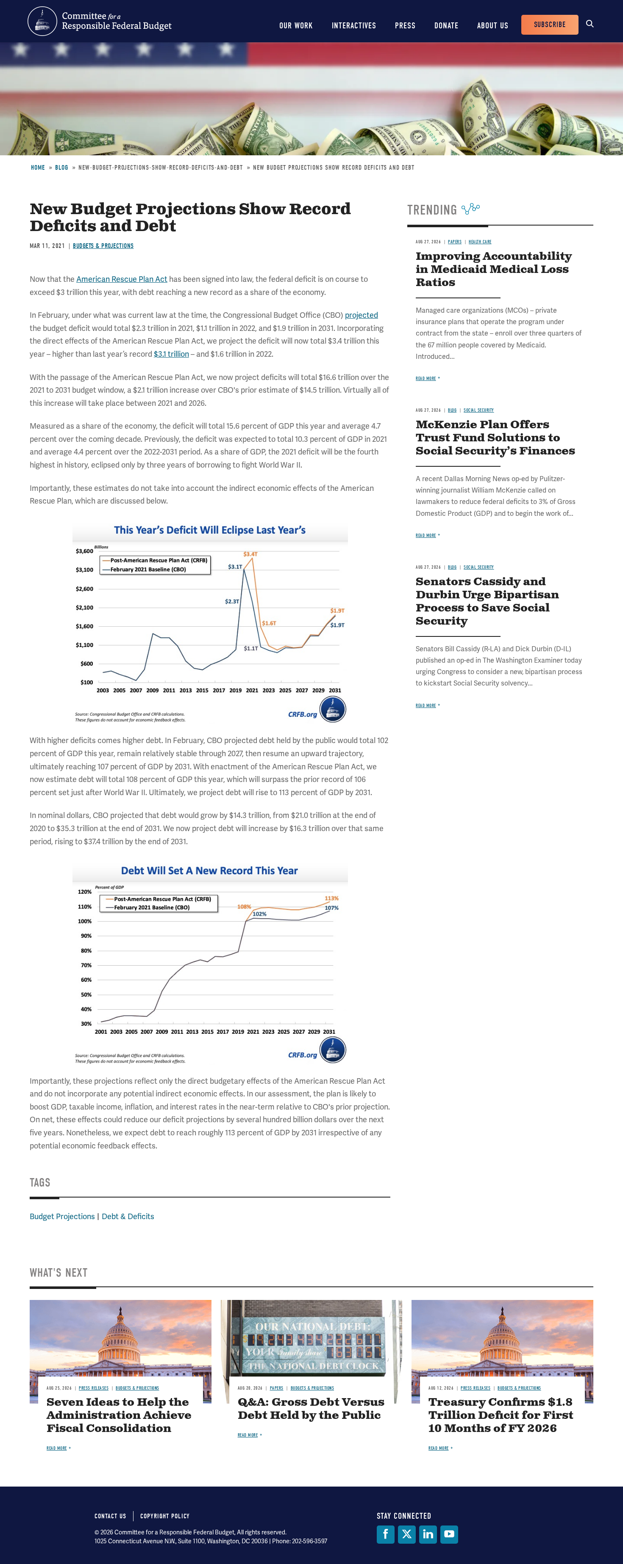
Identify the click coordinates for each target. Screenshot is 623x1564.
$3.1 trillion (171, 354)
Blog (61, 167)
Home (38, 167)
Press (405, 25)
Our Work (296, 25)
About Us (493, 25)
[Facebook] (386, 1534)
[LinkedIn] (428, 1534)
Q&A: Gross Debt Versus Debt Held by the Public (311, 1409)
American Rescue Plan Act (121, 279)
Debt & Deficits (128, 1216)
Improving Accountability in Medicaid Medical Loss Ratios (494, 269)
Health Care (480, 242)
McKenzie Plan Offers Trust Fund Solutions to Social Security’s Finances (495, 438)
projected (361, 315)
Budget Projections (62, 1216)
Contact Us (110, 1516)
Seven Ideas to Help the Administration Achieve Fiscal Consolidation (119, 1415)
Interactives (354, 25)
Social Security (479, 410)
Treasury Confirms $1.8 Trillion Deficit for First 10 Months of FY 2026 (500, 1415)
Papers (455, 242)
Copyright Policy (165, 1516)
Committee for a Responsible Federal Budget (100, 21)
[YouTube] (449, 1534)
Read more (426, 378)
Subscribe (550, 24)
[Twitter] (407, 1534)
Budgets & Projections (103, 246)
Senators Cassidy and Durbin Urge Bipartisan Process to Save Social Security (487, 602)
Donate (446, 25)
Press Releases (93, 1388)
